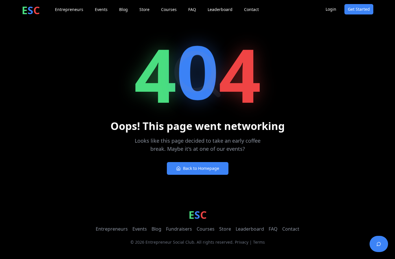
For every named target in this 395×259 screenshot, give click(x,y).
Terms (259, 242)
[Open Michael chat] (379, 244)
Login (331, 9)
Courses (206, 229)
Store (225, 229)
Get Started (359, 9)
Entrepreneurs (112, 229)
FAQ (273, 229)
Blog (156, 229)
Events (139, 229)
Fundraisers (179, 229)
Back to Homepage (201, 168)
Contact (290, 229)
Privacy (241, 242)
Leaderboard (250, 229)
